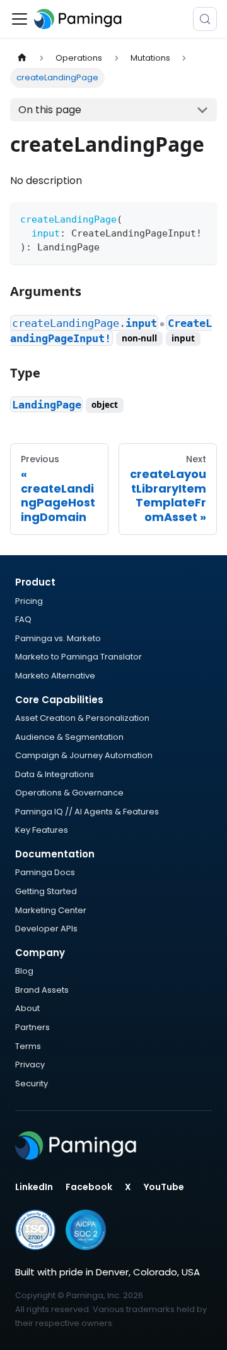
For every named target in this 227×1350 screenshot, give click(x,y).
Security (31, 1083)
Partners (32, 1027)
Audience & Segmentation (69, 737)
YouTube (164, 1187)
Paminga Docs (45, 872)
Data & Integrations (54, 774)
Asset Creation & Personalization (82, 718)
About (27, 1008)
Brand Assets (42, 990)
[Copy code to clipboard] (201, 217)
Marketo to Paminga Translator (78, 657)
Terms (28, 1046)
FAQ (23, 619)
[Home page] (22, 58)
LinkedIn (34, 1187)
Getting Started (46, 891)
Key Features (41, 830)
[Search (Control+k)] (205, 19)
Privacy (30, 1065)
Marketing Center (50, 910)
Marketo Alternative (55, 676)
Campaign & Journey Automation (84, 755)
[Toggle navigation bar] (19, 18)
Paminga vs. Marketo (58, 638)
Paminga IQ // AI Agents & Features (87, 812)
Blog (24, 971)
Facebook (89, 1187)
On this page (49, 109)
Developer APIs (46, 929)
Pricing (29, 601)
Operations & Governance (69, 793)
